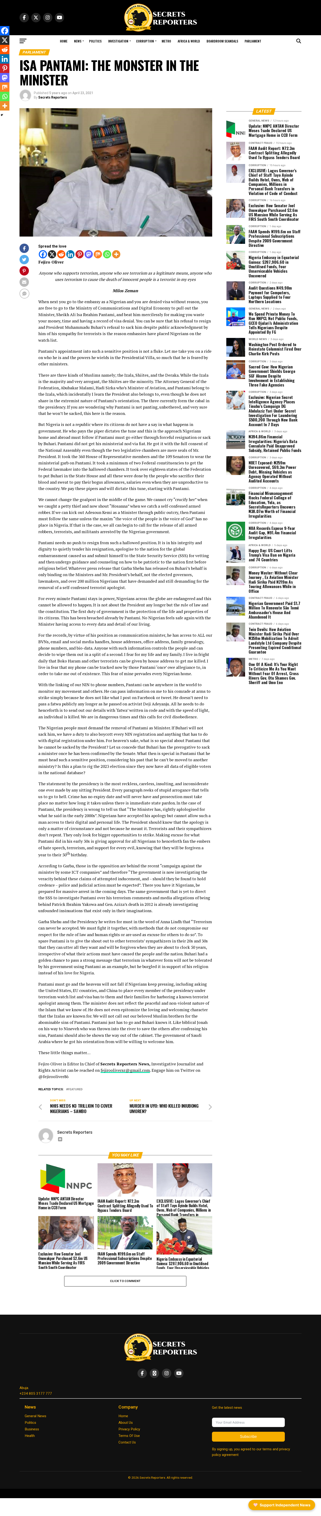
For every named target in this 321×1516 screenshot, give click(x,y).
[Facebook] (43, 254)
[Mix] (98, 254)
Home (63, 40)
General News (35, 1416)
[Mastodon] (89, 254)
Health (30, 1436)
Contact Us (127, 1442)
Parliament (253, 40)
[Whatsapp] (107, 254)
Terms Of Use (129, 1436)
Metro (166, 40)
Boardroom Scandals (222, 40)
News (77, 40)
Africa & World (189, 40)
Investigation (118, 40)
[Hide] (2, 115)
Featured (75, 1089)
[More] (116, 254)
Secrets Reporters (52, 97)
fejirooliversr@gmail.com (125, 1070)
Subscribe (248, 1437)
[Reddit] (61, 254)
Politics (95, 40)
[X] (52, 254)
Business (32, 1429)
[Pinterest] (79, 254)
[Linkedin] (70, 254)
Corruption (145, 40)
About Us (125, 1422)
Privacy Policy (129, 1429)
